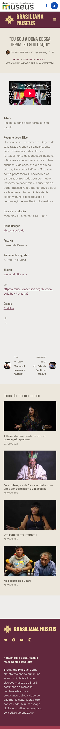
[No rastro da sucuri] (30, 561)
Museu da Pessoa (15, 274)
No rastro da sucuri (17, 580)
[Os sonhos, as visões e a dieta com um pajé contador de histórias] (30, 465)
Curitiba (9, 308)
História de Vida (14, 230)
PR (53, 52)
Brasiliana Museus (30, 20)
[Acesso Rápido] (46, 5)
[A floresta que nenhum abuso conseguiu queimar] (30, 416)
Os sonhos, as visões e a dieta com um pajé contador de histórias (28, 487)
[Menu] (54, 19)
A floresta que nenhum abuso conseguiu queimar (25, 438)
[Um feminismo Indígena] (30, 515)
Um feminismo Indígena (20, 534)
